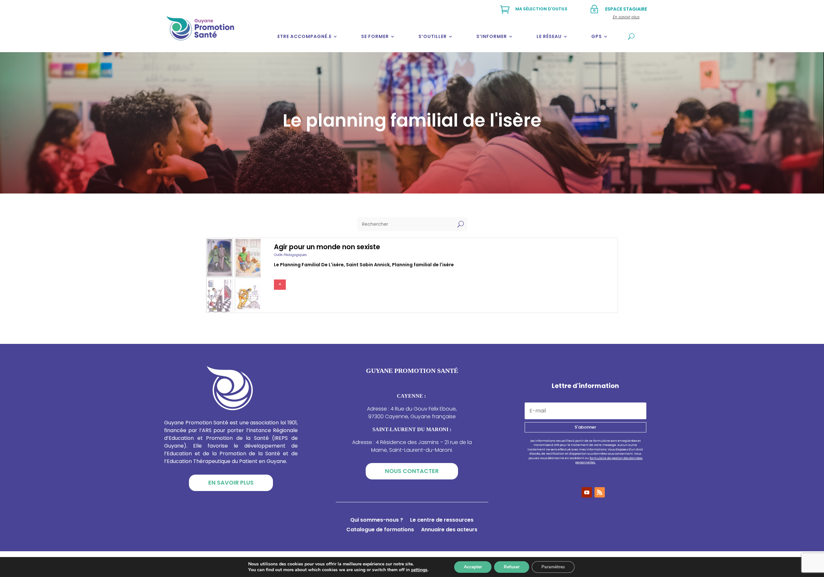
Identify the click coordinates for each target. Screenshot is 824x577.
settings (419, 570)
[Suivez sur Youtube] (587, 492)
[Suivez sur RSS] (600, 492)
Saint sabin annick (368, 264)
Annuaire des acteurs (449, 530)
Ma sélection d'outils (541, 9)
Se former (375, 36)
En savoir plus (231, 482)
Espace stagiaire (626, 9)
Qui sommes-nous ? (376, 521)
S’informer (491, 36)
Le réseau (549, 36)
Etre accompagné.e (304, 36)
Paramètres (553, 567)
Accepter (473, 567)
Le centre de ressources (441, 521)
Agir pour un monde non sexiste (327, 246)
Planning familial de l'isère (423, 264)
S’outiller (432, 36)
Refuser (512, 567)
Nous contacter (412, 471)
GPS (596, 36)
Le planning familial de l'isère (309, 264)
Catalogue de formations (380, 530)
